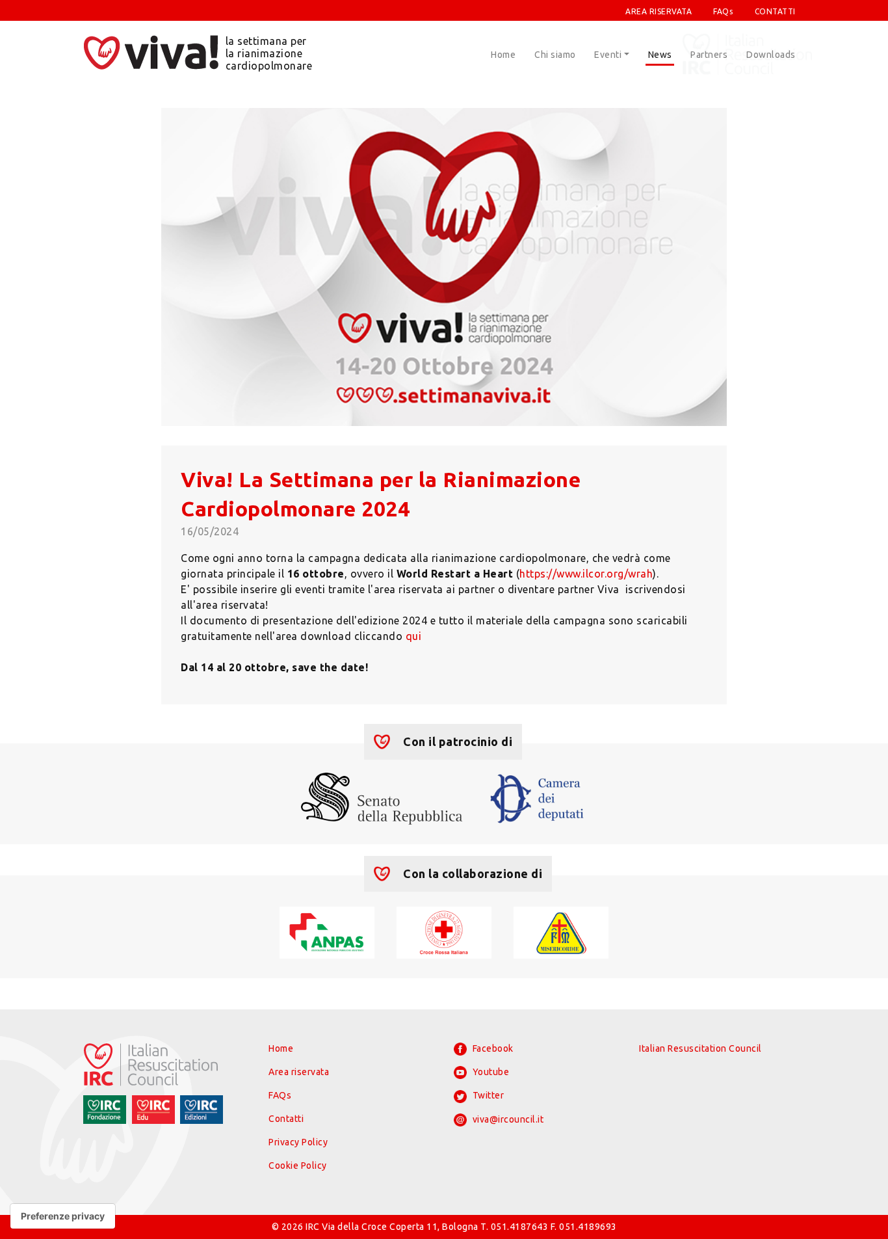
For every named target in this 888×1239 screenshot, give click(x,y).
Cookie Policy (297, 1165)
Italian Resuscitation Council (700, 1048)
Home (503, 54)
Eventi (607, 54)
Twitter (487, 1095)
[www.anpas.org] (327, 931)
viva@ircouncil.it (506, 1119)
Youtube (489, 1072)
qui (415, 636)
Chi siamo (555, 54)
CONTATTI (775, 11)
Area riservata (298, 1072)
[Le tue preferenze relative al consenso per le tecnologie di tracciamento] (62, 1216)
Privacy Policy (298, 1142)
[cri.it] (444, 931)
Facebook (492, 1048)
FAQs (723, 11)
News (660, 54)
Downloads (771, 54)
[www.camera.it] (537, 797)
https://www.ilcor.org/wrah (586, 574)
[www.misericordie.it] (561, 931)
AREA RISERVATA (658, 11)
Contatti (286, 1118)
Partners (708, 54)
